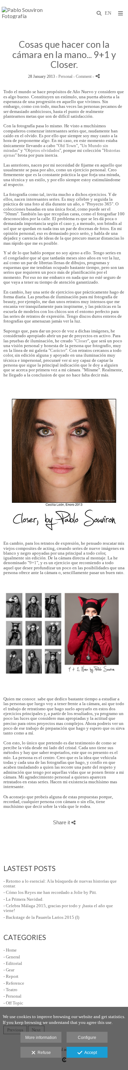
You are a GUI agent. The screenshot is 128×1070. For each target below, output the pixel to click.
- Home (10, 950)
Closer (81, 340)
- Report (10, 976)
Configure (87, 1037)
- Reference (13, 983)
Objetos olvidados (42, 150)
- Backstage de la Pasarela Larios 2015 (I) (41, 917)
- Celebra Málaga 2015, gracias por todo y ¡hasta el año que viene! (58, 908)
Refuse (43, 1052)
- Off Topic (13, 1002)
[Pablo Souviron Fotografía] (33, 13)
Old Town (67, 145)
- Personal (12, 996)
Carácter (58, 350)
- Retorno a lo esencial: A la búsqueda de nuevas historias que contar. (60, 883)
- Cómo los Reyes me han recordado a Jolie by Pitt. (50, 892)
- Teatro (10, 989)
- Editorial (12, 963)
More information (41, 1037)
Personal (65, 76)
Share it (62, 822)
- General (11, 956)
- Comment (83, 76)
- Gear (8, 969)
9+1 (33, 562)
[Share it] (97, 76)
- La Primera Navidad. (23, 899)
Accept (89, 1052)
